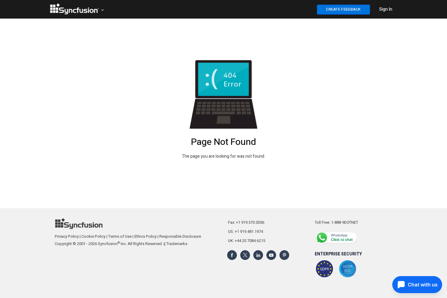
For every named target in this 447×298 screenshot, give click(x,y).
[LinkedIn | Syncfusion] (258, 255)
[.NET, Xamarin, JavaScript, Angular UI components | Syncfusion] (74, 8)
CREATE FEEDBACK (343, 9)
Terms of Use (120, 236)
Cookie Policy (93, 236)
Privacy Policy (67, 236)
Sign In (385, 9)
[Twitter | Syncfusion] (245, 255)
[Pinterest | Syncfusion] (284, 255)
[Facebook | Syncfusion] (232, 255)
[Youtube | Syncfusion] (271, 255)
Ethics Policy (145, 236)
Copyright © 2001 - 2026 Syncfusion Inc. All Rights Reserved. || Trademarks (121, 244)
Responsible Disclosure (180, 236)
